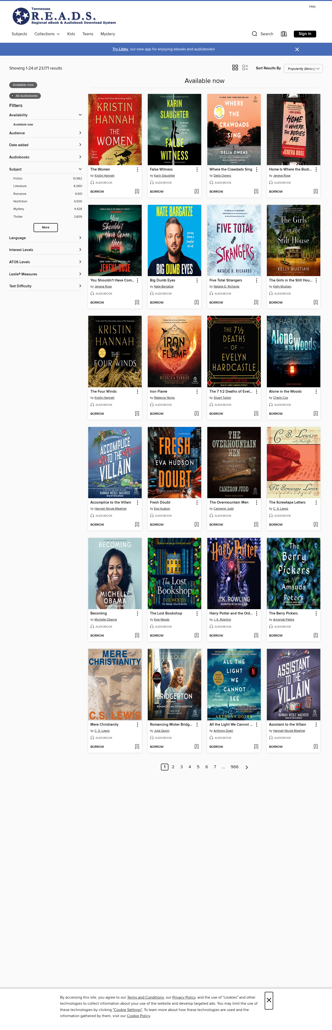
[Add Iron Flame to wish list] (196, 414)
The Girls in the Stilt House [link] (291, 280)
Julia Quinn (161, 731)
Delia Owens (222, 176)
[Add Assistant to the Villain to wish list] (316, 747)
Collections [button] (46, 34)
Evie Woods (161, 620)
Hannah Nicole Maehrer (111, 509)
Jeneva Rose (281, 176)
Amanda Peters (283, 620)
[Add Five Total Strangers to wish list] (256, 303)
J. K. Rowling (222, 620)
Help (312, 7)
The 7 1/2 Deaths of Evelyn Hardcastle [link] (232, 391)
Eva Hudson (162, 509)
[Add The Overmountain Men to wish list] (256, 525)
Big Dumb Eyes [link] (162, 280)
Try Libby (120, 49)
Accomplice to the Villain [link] (110, 502)
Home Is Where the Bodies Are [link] (291, 169)
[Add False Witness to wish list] (196, 192)
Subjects (19, 34)
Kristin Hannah (104, 176)
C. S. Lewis (280, 509)
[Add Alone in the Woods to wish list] (316, 414)
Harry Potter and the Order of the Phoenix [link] (232, 613)
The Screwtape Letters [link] (287, 502)
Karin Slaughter (164, 176)
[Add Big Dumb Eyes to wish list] (196, 303)
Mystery (108, 34)
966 (235, 767)
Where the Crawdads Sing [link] (231, 169)
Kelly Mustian (282, 287)
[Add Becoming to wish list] (137, 636)
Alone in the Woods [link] (285, 391)
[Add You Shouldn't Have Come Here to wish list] (137, 303)
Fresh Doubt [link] (160, 502)
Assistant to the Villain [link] (287, 725)
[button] (262, 35)
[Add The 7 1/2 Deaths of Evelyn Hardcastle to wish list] (256, 414)
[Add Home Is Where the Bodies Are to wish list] (316, 192)
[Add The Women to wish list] (137, 192)
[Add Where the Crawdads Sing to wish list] (256, 192)
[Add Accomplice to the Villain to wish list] (137, 525)
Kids (71, 34)
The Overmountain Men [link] (229, 502)
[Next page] (247, 767)
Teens (87, 34)
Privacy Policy (183, 997)
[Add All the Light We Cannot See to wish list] (256, 747)
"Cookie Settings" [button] (127, 1009)
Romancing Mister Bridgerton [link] (172, 725)
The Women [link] (100, 169)
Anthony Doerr (223, 731)
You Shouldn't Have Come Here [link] (112, 280)
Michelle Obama (106, 620)
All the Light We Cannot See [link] (232, 725)
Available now (23, 125)
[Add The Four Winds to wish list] (137, 414)
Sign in (305, 33)
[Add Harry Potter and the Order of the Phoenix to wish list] (256, 636)
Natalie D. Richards (226, 287)
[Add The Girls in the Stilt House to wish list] (316, 303)
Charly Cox (280, 398)
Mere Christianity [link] (104, 725)
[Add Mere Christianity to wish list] (137, 747)
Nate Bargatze (164, 287)
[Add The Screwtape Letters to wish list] (316, 525)
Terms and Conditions (145, 997)
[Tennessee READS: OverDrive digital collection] (65, 16)
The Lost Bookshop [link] (166, 613)
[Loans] (284, 35)
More (45, 228)
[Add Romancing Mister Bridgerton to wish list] (196, 747)
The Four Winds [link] (103, 391)
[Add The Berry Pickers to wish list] (316, 636)
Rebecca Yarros (164, 398)
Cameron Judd (224, 509)
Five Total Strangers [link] (226, 280)
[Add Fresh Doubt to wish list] (196, 525)
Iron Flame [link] (158, 391)
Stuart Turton (222, 398)
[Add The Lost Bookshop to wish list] (196, 636)
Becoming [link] (98, 613)
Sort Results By (268, 68)
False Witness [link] (161, 169)
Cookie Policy (138, 1015)
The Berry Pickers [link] (283, 613)
